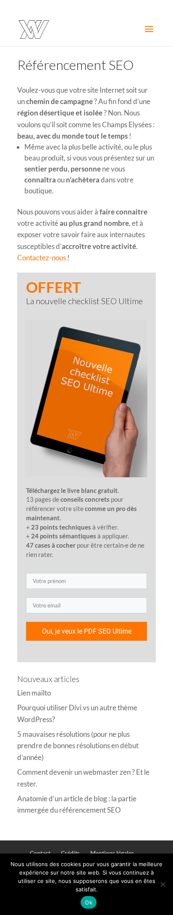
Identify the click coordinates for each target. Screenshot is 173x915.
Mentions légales (112, 852)
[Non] (162, 884)
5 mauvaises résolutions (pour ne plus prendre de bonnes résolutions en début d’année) (78, 745)
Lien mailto (34, 692)
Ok (88, 902)
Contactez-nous (41, 257)
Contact (40, 852)
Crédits (70, 852)
